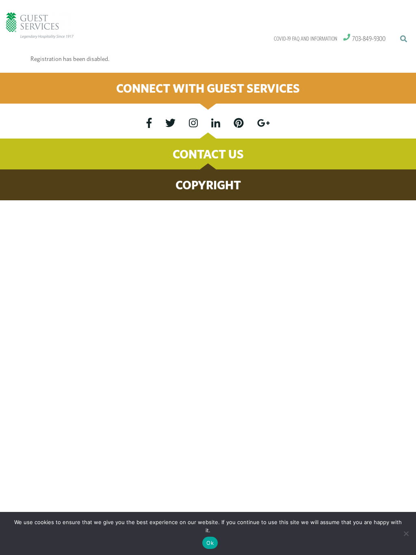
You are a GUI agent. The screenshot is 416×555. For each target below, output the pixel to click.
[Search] (403, 39)
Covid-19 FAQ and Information (305, 38)
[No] (406, 533)
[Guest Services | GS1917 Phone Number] (346, 37)
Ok (210, 543)
